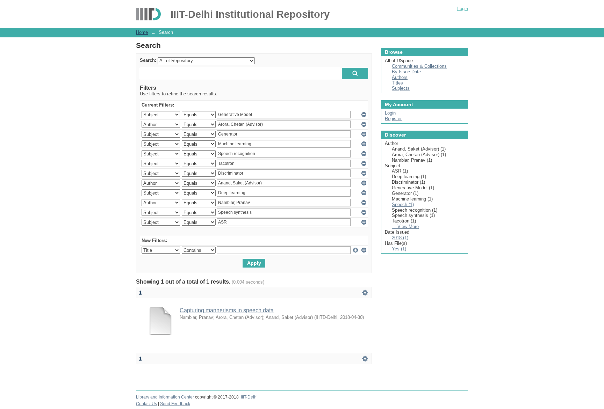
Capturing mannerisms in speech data (227, 310)
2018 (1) (400, 237)
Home (142, 32)
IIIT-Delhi (249, 397)
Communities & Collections (419, 66)
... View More (405, 226)
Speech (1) (403, 204)
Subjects (401, 88)
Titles (397, 83)
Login (462, 8)
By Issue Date (406, 71)
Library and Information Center (165, 397)
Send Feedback (175, 403)
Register (393, 118)
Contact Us (146, 403)
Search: (148, 60)
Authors (400, 77)
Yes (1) (399, 248)
